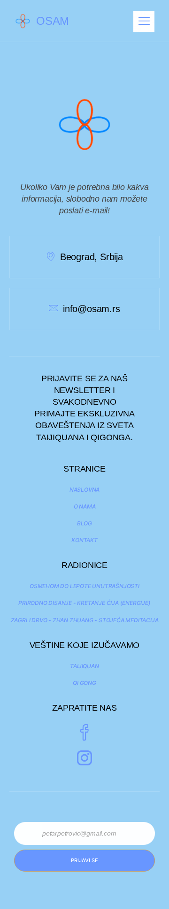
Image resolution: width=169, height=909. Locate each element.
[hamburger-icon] (143, 21)
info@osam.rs (91, 309)
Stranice (84, 468)
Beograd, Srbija (91, 257)
